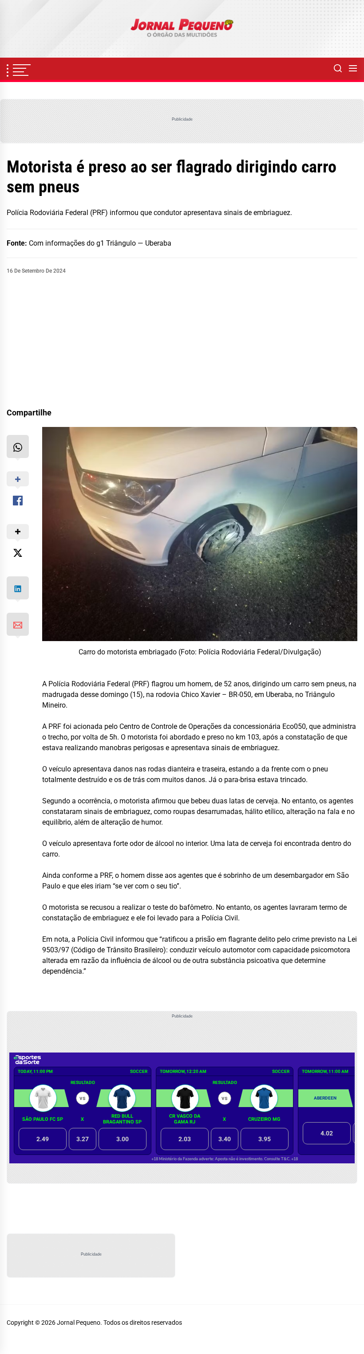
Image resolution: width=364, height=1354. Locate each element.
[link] (182, 29)
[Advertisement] (182, 341)
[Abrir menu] (352, 69)
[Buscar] (338, 69)
